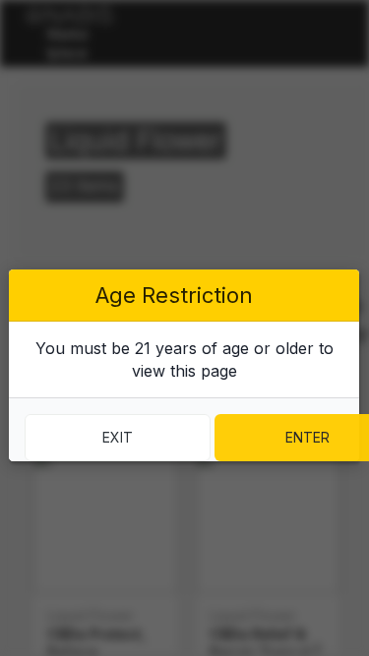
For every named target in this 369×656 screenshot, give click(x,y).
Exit (117, 437)
